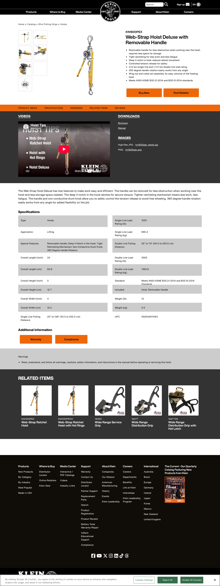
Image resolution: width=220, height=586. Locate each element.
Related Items (99, 108)
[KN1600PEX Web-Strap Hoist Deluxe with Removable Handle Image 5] (25, 73)
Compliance (71, 339)
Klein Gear (44, 485)
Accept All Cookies (191, 580)
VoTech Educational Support (87, 536)
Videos (63, 480)
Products (31, 11)
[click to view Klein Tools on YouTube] (99, 556)
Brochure (123, 123)
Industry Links (67, 485)
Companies (108, 471)
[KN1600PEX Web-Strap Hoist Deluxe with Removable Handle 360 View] (25, 84)
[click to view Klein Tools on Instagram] (111, 556)
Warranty (35, 339)
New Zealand (151, 514)
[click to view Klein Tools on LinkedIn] (116, 556)
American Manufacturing (109, 484)
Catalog (31, 24)
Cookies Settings (144, 580)
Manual (122, 128)
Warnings (76, 108)
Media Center (84, 11)
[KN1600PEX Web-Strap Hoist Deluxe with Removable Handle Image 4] (40, 58)
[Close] (214, 579)
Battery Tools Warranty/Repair (90, 525)
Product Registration (87, 511)
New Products (25, 471)
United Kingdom (152, 519)
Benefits (127, 482)
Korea (147, 503)
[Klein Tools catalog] (181, 490)
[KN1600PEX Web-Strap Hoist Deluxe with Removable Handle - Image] (87, 99)
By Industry (24, 482)
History (106, 491)
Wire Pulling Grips (47, 24)
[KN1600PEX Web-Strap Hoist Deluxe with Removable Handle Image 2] (40, 42)
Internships (128, 493)
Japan (147, 498)
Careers (188, 11)
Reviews (120, 108)
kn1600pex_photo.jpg (146, 144)
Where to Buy (57, 11)
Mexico (147, 508)
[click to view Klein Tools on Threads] (127, 556)
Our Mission (108, 477)
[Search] (166, 4)
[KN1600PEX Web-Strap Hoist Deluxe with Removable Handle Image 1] (25, 42)
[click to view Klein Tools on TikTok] (122, 556)
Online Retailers (47, 480)
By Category (24, 477)
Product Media (27, 108)
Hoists (63, 24)
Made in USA (25, 493)
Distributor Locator (44, 473)
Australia (148, 471)
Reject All (167, 580)
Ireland (147, 493)
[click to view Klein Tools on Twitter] (105, 556)
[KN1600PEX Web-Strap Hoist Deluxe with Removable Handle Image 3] (25, 58)
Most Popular (25, 487)
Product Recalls (89, 519)
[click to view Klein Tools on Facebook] (93, 556)
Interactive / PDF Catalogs (67, 473)
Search (84, 505)
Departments (129, 477)
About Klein (162, 11)
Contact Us (87, 477)
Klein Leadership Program (131, 499)
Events (105, 496)
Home (21, 24)
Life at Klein (129, 487)
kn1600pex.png (133, 149)
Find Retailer (181, 93)
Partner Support (89, 491)
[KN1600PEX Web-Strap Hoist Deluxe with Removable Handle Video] (34, 68)
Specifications (53, 108)
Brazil (147, 477)
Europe (147, 482)
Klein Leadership (111, 501)
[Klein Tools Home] (110, 12)
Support (136, 11)
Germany (148, 487)
